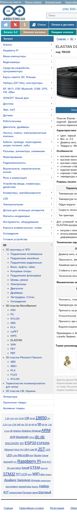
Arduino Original (31, 430)
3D (4, 245)
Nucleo (37, 455)
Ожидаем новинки (62, 32)
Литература (10, 396)
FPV (22, 450)
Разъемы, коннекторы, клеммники (24, 151)
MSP (31, 456)
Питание (27, 492)
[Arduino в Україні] (15, 13)
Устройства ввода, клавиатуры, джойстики (22, 185)
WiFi (36, 474)
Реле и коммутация (15, 177)
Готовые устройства (15, 239)
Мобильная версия (10, 2)
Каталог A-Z (11, 32)
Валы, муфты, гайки (22, 266)
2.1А (5, 424)
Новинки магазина (34, 32)
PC (12, 314)
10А (16, 418)
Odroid (45, 455)
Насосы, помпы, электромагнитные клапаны (24, 134)
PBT (13, 353)
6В (46, 425)
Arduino (7, 44)
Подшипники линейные (24, 258)
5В (39, 424)
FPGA (16, 450)
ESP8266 (43, 443)
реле (35, 492)
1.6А (12, 418)
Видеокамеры (11, 62)
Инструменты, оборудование (20, 221)
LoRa (15, 455)
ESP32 (30, 443)
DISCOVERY (12, 443)
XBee (42, 474)
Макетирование (12, 156)
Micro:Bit (23, 455)
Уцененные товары (14, 402)
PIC (15, 462)
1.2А (7, 418)
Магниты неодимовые (16, 216)
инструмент (12, 486)
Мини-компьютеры (14, 56)
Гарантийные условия (31, 508)
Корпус (35, 486)
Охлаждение (11, 233)
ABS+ (13, 366)
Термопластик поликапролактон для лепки (25, 385)
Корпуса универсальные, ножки (22, 227)
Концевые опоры (20, 271)
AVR (13, 437)
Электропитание (13, 204)
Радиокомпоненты (14, 162)
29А (22, 425)
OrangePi (8, 462)
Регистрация (57, 508)
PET (13, 348)
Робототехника (12, 121)
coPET (14, 331)
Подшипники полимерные (26, 253)
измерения (45, 480)
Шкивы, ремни (19, 279)
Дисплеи (8, 103)
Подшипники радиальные (26, 262)
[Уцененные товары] (24, 25)
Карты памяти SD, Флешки (19, 77)
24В (18, 424)
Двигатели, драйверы (16, 126)
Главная (8, 508)
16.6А (32, 418)
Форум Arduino (33, 2)
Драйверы (16, 292)
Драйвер (10, 480)
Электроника (18, 284)
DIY (22, 443)
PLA (12, 327)
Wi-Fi (30, 474)
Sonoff (25, 467)
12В (26, 418)
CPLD (31, 437)
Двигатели (16, 288)
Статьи (41, 24)
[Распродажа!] (15, 25)
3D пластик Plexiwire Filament (24, 357)
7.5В (50, 425)
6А (43, 424)
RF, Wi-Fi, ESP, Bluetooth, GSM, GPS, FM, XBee (25, 90)
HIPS (13, 335)
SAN (13, 344)
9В (11, 431)
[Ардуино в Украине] (5, 25)
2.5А (14, 424)
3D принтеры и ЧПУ (18, 249)
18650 (41, 417)
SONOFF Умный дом (16, 97)
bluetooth (22, 437)
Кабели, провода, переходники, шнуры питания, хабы (22, 143)
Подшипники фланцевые (25, 275)
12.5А (21, 418)
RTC (49, 462)
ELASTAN (16, 340)
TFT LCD (21, 474)
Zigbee (49, 474)
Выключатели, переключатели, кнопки (22, 170)
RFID (43, 462)
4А (32, 424)
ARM (45, 430)
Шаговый (44, 492)
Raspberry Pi (10, 50)
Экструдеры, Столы (22, 297)
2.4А (9, 425)
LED (5, 198)
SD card (10, 468)
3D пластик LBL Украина (21, 390)
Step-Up (44, 468)
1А (48, 418)
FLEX (13, 374)
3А (29, 424)
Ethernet (8, 449)
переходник (15, 492)
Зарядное (23, 480)
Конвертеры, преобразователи (22, 192)
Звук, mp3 (9, 109)
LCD (48, 449)
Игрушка (35, 480)
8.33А (7, 431)
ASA (13, 309)
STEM (35, 468)
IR (36, 449)
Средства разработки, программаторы (16, 69)
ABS (13, 322)
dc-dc (40, 436)
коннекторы (25, 486)
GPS (26, 449)
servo (18, 468)
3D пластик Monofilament (21, 305)
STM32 (9, 474)
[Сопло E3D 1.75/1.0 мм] (67, 360)
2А (26, 424)
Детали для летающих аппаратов (23, 210)
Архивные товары (14, 408)
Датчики (8, 115)
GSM (32, 450)
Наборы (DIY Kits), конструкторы (23, 82)
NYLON (14, 318)
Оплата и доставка (63, 24)
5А (35, 424)
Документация (53, 2)
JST (41, 449)
